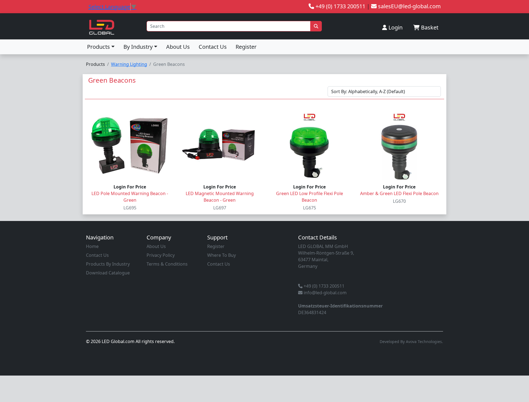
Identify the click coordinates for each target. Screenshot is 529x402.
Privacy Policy (161, 255)
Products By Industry (108, 264)
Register (246, 46)
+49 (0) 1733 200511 (323, 286)
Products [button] (98, 46)
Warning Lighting (129, 64)
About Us (178, 46)
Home (92, 246)
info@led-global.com (325, 293)
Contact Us (213, 46)
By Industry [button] (138, 46)
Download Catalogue (108, 273)
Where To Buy (221, 255)
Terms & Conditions (167, 264)
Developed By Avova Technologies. (411, 341)
